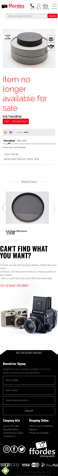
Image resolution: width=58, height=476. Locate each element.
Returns (33, 429)
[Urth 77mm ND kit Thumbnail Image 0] (29, 48)
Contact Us (9, 436)
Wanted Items (11, 429)
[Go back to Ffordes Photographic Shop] (12, 7)
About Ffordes (11, 425)
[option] (29, 48)
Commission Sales (13, 432)
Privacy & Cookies (39, 432)
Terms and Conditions (41, 425)
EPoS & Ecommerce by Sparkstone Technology (33, 475)
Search (52, 16)
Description (9, 140)
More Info (21, 140)
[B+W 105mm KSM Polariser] (27, 210)
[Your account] (32, 5)
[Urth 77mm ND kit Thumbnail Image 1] (50, 46)
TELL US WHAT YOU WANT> (14, 285)
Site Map (41, 472)
